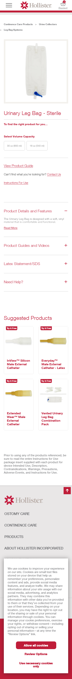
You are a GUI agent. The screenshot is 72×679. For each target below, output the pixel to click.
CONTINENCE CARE (20, 525)
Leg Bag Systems (13, 29)
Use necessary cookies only (36, 664)
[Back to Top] (67, 490)
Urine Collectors (48, 24)
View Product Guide (18, 166)
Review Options (36, 654)
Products (13, 536)
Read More (10, 227)
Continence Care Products (18, 24)
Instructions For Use (16, 182)
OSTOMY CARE (17, 514)
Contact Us (54, 174)
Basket (63, 5)
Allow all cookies (36, 645)
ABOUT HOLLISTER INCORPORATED (33, 548)
